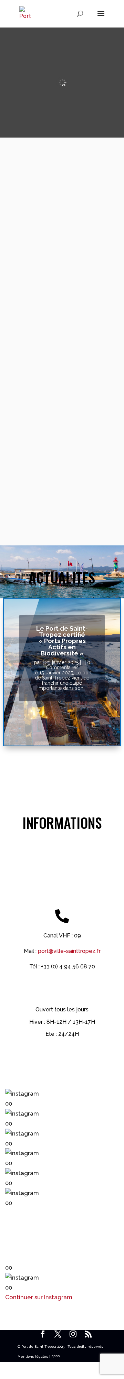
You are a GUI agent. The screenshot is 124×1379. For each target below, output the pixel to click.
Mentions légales (33, 1356)
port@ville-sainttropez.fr (69, 951)
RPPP (55, 1356)
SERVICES (62, 309)
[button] (62, 1099)
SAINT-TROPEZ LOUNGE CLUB (62, 377)
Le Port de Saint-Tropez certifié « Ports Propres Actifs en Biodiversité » (62, 641)
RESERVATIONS (62, 185)
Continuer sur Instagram (38, 1297)
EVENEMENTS (62, 247)
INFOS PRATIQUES (62, 444)
